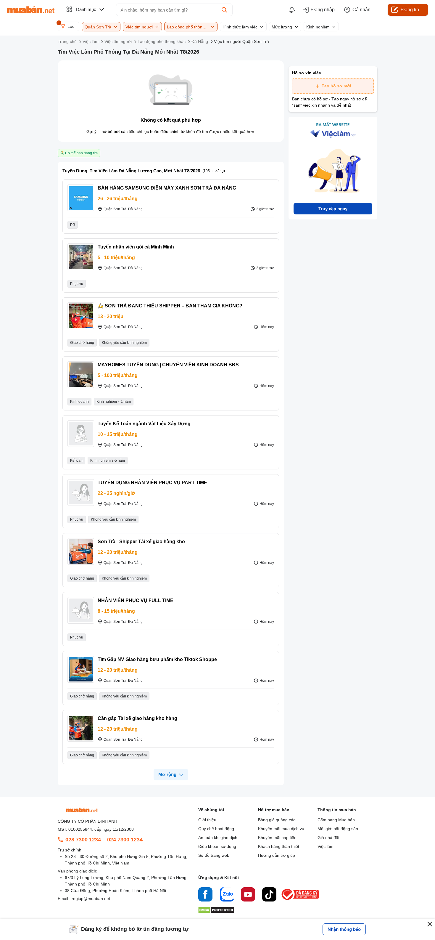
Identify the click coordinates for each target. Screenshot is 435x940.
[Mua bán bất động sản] (30, 9)
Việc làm (326, 846)
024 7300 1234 (125, 840)
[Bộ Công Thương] (300, 900)
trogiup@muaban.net (90, 898)
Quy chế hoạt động (216, 828)
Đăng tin (410, 9)
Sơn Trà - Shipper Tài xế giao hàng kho (141, 541)
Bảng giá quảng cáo (277, 819)
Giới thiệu (207, 819)
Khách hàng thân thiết (278, 846)
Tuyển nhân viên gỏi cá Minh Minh (136, 246)
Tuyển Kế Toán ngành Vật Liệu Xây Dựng (144, 423)
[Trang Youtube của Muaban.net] (248, 895)
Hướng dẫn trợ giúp (276, 855)
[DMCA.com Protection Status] (216, 911)
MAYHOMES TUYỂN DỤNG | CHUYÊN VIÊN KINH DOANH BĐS (168, 364)
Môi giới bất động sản (338, 828)
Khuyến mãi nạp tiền (277, 837)
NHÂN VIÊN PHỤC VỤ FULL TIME (135, 600)
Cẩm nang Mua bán (336, 819)
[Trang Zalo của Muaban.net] (227, 895)
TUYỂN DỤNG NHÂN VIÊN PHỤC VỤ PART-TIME (152, 482)
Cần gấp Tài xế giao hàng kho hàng (137, 718)
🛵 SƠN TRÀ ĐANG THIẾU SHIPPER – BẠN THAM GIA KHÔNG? (170, 305)
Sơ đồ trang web (213, 855)
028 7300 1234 (83, 840)
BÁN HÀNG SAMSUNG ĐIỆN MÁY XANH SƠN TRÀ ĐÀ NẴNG (167, 187)
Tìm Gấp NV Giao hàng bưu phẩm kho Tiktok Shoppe (157, 659)
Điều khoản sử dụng (217, 846)
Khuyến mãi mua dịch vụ (281, 828)
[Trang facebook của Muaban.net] (205, 895)
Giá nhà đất (328, 837)
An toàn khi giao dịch (217, 837)
